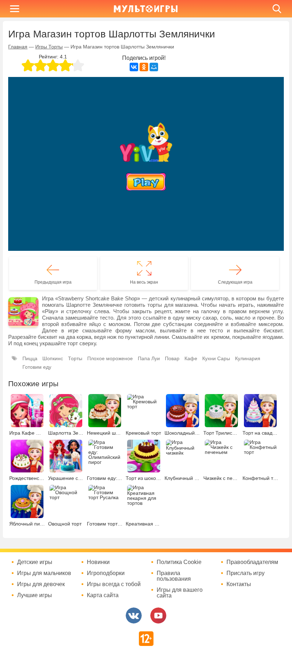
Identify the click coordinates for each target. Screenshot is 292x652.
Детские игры (34, 562)
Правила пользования (174, 576)
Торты (75, 358)
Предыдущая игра (53, 282)
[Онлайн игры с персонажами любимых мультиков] (146, 9)
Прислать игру (245, 573)
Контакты (238, 584)
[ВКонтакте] (134, 67)
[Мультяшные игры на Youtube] (158, 615)
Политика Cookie (179, 562)
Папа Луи (149, 358)
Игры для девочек (41, 584)
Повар (172, 358)
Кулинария (247, 358)
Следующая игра (235, 282)
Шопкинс (52, 358)
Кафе (190, 358)
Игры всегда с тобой (114, 584)
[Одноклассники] (144, 67)
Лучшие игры (34, 595)
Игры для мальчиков (44, 573)
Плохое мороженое (110, 358)
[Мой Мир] (154, 67)
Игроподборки (106, 573)
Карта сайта (103, 595)
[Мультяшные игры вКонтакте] (134, 615)
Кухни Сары (216, 358)
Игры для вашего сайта (180, 593)
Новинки (98, 562)
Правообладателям (252, 562)
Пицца (29, 358)
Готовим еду (36, 366)
